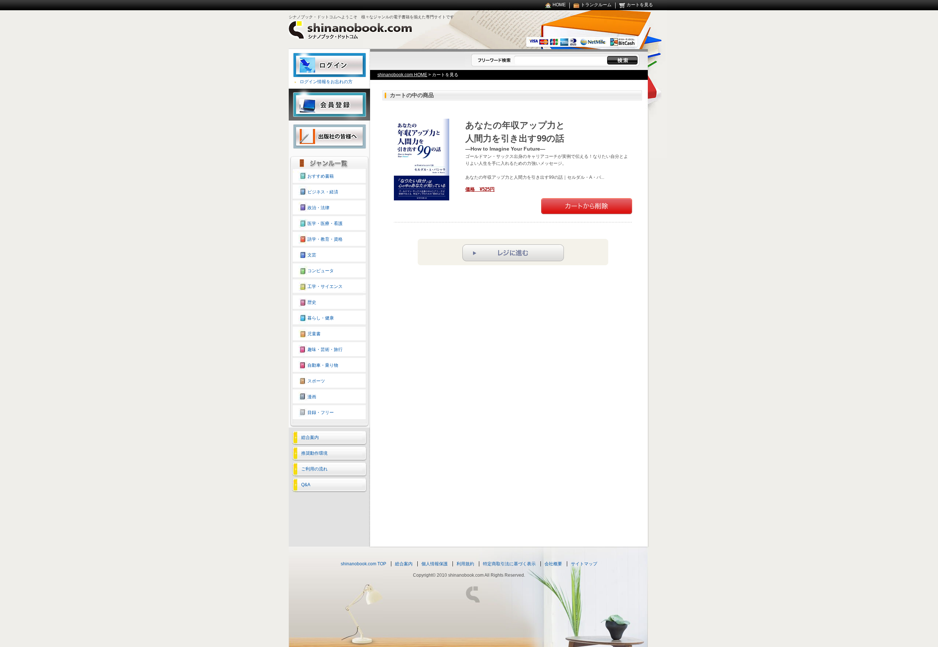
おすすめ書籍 (320, 176)
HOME (559, 4)
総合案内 (310, 437)
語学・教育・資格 (325, 239)
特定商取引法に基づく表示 (509, 563)
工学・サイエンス (325, 286)
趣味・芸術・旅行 (325, 349)
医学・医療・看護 (325, 223)
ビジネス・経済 (322, 192)
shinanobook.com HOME (402, 74)
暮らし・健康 (320, 318)
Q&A (305, 484)
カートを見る (640, 4)
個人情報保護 (434, 563)
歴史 (311, 302)
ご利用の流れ (314, 469)
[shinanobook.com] (351, 35)
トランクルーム (596, 4)
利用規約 (465, 563)
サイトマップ (584, 563)
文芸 (311, 255)
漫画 (311, 396)
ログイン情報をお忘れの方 (326, 81)
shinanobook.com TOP (363, 563)
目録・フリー (320, 412)
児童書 (314, 333)
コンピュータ (320, 270)
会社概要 (553, 563)
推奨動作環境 (314, 453)
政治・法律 (318, 207)
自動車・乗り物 (322, 365)
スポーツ (316, 381)
